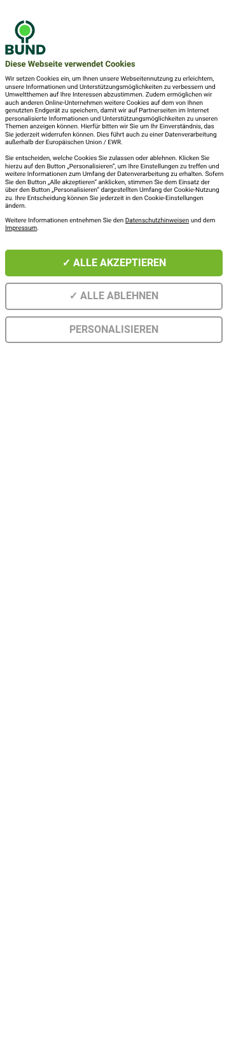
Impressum (21, 228)
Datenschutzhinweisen (157, 220)
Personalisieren (113, 329)
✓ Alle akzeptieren (114, 263)
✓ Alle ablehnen (113, 296)
